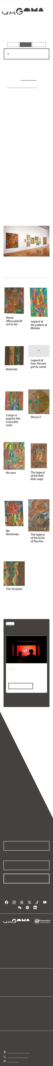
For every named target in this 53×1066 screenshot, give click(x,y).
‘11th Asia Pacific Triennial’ (19, 86)
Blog (30, 966)
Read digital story (20, 674)
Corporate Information (36, 1062)
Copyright (15, 1062)
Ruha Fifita (28, 78)
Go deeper (41, 34)
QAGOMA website (13, 970)
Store (6, 973)
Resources (39, 44)
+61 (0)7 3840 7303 (18, 1041)
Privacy (38, 1058)
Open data (9, 966)
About (31, 970)
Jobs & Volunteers (20, 1058)
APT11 (10, 612)
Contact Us (13, 1046)
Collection (22, 22)
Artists (25, 34)
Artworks (10, 34)
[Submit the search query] (5, 53)
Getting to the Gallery (19, 1036)
